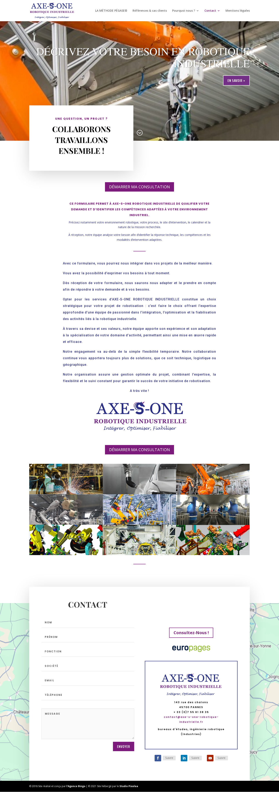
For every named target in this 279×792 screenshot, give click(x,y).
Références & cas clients (150, 10)
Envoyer (123, 746)
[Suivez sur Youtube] (210, 758)
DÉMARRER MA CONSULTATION (139, 187)
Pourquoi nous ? (183, 10)
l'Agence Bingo (75, 786)
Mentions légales (237, 10)
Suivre (169, 758)
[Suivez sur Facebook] (158, 758)
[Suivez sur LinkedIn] (184, 758)
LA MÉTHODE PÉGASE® (111, 10)
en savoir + (236, 80)
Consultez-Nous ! (191, 632)
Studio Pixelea (128, 786)
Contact (210, 10)
